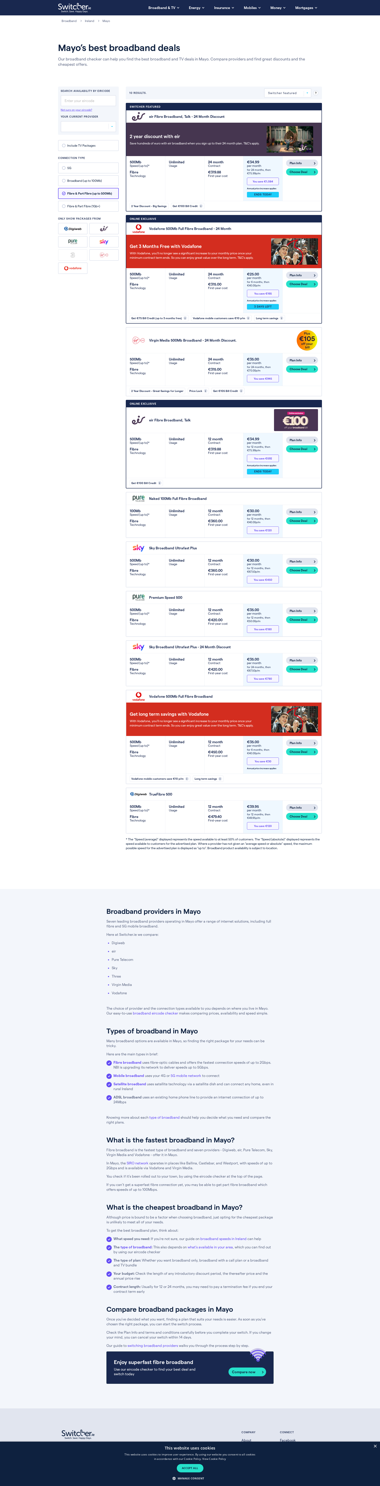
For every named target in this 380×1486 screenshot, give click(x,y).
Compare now (244, 1372)
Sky (104, 242)
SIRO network (137, 1163)
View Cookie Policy (214, 1459)
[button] (190, 1478)
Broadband (69, 21)
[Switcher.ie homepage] (74, 8)
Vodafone (73, 268)
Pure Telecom (73, 242)
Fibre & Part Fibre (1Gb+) (83, 206)
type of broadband (164, 1117)
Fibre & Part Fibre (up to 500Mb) (89, 193)
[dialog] (190, 1464)
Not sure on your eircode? (76, 109)
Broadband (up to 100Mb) (84, 180)
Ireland (89, 21)
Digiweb (73, 228)
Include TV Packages (81, 145)
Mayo (106, 21)
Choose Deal (298, 172)
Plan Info (296, 163)
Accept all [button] (190, 1468)
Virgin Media (104, 255)
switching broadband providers (153, 1345)
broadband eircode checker (155, 1013)
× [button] (375, 1446)
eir (104, 228)
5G (69, 168)
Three (73, 255)
